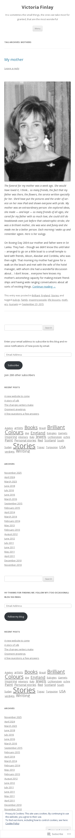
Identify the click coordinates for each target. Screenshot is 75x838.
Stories (55, 295)
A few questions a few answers (21, 413)
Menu (37, 28)
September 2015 (13, 503)
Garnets (62, 433)
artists (18, 428)
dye (27, 433)
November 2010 (13, 565)
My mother (13, 59)
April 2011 (9, 556)
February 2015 (12, 507)
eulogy (16, 299)
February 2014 (12, 521)
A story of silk (11, 400)
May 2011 (9, 551)
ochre (66, 437)
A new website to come (17, 396)
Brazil (42, 428)
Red (40, 440)
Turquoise (52, 447)
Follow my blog (16, 616)
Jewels (41, 436)
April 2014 (9, 512)
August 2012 (11, 534)
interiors (23, 437)
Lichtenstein (55, 437)
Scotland (50, 440)
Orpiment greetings (15, 409)
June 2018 (9, 486)
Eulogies (52, 433)
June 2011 (9, 547)
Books (31, 427)
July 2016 (9, 490)
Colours (14, 432)
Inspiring (11, 437)
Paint (9, 440)
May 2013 (9, 525)
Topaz (40, 447)
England (45, 295)
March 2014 (10, 516)
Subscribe (13, 365)
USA (62, 447)
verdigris (10, 451)
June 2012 (9, 538)
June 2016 (9, 494)
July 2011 (9, 543)
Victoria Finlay (37, 7)
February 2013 (12, 529)
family (24, 299)
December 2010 (12, 560)
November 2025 (13, 472)
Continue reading (44, 286)
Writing (23, 451)
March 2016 (10, 499)
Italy (31, 437)
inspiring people (38, 299)
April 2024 (9, 477)
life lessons (54, 299)
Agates (9, 428)
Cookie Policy (12, 823)
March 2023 (10, 481)
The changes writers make (18, 405)
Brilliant (36, 295)
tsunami (13, 304)
